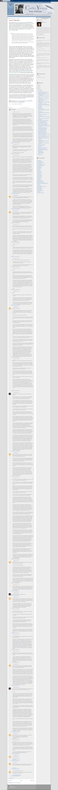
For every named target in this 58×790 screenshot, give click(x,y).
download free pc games (16, 758)
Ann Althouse (39, 163)
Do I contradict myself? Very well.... (43, 122)
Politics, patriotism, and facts (42, 130)
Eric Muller (39, 170)
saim (15, 762)
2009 (38, 84)
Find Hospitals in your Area (18, 770)
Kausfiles (39, 179)
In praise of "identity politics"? (42, 132)
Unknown (16, 733)
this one (21, 644)
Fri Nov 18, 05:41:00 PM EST (15, 685)
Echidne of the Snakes (41, 192)
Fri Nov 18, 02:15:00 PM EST (15, 595)
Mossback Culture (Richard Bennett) (43, 183)
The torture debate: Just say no (42, 129)
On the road (39, 146)
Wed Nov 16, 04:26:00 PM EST (15, 153)
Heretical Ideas (24, 100)
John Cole (29, 23)
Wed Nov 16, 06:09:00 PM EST (15, 289)
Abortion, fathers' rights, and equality (43, 149)
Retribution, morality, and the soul (42, 99)
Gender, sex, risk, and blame (42, 134)
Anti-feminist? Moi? (40, 111)
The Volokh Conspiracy (41, 162)
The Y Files (38, 75)
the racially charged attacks (19, 22)
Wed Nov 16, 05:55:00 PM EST (15, 256)
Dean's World (40, 189)
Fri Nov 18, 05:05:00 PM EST (15, 662)
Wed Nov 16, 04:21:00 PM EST (15, 142)
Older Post (32, 780)
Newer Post (10, 780)
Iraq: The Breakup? (40, 145)
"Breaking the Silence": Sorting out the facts (44, 133)
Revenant (16, 195)
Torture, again (40, 119)
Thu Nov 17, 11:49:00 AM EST (15, 390)
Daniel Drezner (40, 180)
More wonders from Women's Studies (43, 120)
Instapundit (39, 160)
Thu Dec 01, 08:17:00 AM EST (15, 768)
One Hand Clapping (40, 181)
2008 (38, 85)
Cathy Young (16, 392)
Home (21, 780)
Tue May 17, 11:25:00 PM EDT (15, 760)
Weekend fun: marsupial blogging (42, 147)
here (30, 89)
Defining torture (40, 115)
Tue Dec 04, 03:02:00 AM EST (15, 753)
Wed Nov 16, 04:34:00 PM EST (15, 193)
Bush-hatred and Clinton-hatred (42, 131)
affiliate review (15, 759)
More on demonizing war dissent (42, 127)
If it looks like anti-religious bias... (42, 103)
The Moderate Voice (40, 190)
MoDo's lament (40, 150)
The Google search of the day (42, 148)
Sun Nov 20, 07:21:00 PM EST (15, 731)
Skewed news (40, 107)
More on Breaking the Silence (42, 121)
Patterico (39, 169)
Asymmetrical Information (41, 164)
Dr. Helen (39, 191)
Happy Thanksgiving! (41, 108)
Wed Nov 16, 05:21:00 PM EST (15, 222)
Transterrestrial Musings (41, 182)
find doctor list (14, 767)
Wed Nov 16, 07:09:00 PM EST (15, 357)
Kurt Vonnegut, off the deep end (42, 114)
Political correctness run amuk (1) (42, 124)
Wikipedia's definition (23, 162)
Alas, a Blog (39, 185)
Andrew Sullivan (40, 161)
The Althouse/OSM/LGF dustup (42, 128)
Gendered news (40, 106)
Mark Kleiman (40, 187)
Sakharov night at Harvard (41, 144)
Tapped (39, 184)
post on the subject (18, 100)
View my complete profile (40, 34)
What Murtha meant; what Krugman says (43, 118)
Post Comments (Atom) (17, 782)
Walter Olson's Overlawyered (42, 186)
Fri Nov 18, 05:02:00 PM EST (15, 649)
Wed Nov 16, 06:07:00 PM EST (15, 266)
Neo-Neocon (39, 167)
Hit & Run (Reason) (40, 165)
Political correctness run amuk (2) (42, 123)
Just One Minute (40, 188)
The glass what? (40, 139)
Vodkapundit (39, 166)
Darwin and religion (40, 100)
